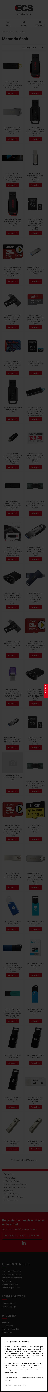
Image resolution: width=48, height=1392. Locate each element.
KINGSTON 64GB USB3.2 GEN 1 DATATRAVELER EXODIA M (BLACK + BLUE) (12, 967)
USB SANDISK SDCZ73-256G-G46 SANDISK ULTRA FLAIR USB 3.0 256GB (35, 551)
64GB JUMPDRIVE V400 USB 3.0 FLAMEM (13, 409)
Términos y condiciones (12, 1278)
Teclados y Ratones (12, 1181)
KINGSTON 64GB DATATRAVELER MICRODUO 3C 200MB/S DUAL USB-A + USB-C (13, 693)
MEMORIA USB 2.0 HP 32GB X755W (13, 923)
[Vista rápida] (16, 78)
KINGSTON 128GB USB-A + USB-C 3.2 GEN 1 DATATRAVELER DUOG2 (35, 504)
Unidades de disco (12, 1194)
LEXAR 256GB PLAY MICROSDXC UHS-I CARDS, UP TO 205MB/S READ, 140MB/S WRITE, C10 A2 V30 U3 (13, 830)
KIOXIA (35, 1103)
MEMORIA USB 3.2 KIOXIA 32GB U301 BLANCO (35, 1099)
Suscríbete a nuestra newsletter (22, 1235)
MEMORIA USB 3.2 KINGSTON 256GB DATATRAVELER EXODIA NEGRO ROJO (12, 551)
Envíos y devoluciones (11, 1271)
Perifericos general (12, 1200)
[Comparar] (12, 78)
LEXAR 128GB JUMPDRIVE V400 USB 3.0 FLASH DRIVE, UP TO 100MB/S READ (35, 131)
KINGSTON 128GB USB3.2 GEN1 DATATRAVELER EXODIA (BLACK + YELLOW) (12, 85)
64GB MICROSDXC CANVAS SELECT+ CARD (35, 740)
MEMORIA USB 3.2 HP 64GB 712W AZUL (35, 923)
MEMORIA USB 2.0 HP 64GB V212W (13, 1098)
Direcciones (7, 1332)
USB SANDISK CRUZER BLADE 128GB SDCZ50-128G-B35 (35, 84)
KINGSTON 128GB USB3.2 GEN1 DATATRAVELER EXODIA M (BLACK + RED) (12, 177)
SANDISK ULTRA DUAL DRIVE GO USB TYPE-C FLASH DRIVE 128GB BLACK (12, 645)
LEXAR (35, 136)
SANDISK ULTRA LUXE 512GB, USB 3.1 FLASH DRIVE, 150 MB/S (35, 270)
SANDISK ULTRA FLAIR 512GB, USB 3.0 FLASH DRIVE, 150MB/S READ (12, 740)
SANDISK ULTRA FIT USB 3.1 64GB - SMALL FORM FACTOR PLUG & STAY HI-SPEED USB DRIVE (35, 694)
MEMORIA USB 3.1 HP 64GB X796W (35, 1142)
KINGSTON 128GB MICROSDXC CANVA (35, 363)
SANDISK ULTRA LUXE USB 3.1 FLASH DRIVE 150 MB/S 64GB (12, 130)
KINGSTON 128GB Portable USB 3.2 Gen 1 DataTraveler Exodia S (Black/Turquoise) (12, 1013)
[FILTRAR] (46, 696)
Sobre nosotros (8, 1303)
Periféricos (8, 1174)
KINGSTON (13, 90)
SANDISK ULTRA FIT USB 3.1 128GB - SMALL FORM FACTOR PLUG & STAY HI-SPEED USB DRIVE (13, 598)
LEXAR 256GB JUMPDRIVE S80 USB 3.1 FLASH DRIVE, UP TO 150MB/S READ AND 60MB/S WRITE (12, 458)
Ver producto (12, 93)
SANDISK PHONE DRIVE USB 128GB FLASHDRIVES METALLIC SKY (35, 597)
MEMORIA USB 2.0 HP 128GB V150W (35, 1011)
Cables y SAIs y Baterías (14, 1197)
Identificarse (7, 1326)
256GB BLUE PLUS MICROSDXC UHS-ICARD (13, 777)
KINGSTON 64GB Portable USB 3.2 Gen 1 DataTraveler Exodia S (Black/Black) (12, 505)
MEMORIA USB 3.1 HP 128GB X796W (13, 1142)
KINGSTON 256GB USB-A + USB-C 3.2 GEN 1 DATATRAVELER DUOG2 (35, 784)
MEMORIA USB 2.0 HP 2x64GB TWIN (35, 965)
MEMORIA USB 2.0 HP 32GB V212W (35, 1057)
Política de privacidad (11, 1288)
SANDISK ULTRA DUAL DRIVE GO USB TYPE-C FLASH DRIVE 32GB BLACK (12, 319)
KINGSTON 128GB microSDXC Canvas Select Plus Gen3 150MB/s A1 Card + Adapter (35, 224)
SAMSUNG (35, 462)
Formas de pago (9, 1307)
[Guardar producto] (9, 78)
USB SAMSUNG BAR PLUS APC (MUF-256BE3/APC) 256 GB (13, 876)
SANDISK (35, 88)
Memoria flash (10, 1178)
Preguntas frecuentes (11, 1274)
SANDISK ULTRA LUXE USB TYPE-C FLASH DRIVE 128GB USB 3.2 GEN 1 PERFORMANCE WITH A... (35, 878)
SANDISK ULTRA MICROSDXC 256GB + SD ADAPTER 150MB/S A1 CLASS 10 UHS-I (35, 319)
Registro (5, 1322)
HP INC (13, 926)
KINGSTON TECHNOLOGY (35, 416)
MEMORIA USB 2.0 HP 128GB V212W (13, 1057)
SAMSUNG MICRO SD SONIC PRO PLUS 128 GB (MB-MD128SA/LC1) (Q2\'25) (35, 457)
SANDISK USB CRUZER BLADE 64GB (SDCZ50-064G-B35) (12, 222)
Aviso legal (6, 1281)
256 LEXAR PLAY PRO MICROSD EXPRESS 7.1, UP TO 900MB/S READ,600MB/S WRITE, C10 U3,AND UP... (12, 272)
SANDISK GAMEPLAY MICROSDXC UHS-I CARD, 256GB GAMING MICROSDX (12, 365)
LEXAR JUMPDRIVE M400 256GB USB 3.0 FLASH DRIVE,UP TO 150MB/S (35, 177)
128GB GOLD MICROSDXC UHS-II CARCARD (35, 828)
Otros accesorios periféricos (15, 1184)
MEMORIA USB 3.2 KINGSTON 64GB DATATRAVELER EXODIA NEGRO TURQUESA (35, 411)
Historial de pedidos (10, 1329)
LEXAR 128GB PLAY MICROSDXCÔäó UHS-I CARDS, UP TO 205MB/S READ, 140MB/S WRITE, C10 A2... (35, 646)
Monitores (9, 1191)
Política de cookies (10, 1284)
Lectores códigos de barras (15, 1187)
